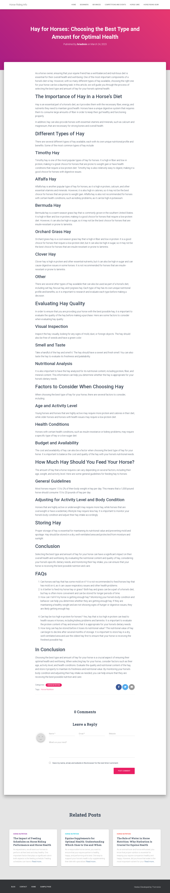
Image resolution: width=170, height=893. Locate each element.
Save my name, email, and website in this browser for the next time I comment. (85, 763)
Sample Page (45, 887)
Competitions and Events (115, 5)
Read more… (37, 861)
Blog (13, 887)
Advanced (96, 5)
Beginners (84, 5)
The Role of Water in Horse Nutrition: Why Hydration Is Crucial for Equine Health (134, 842)
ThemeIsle (156, 887)
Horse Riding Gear (151, 5)
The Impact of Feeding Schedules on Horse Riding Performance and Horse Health (32, 842)
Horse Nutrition (54, 685)
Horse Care (135, 5)
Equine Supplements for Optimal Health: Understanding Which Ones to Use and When (84, 842)
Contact (23, 887)
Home (73, 5)
